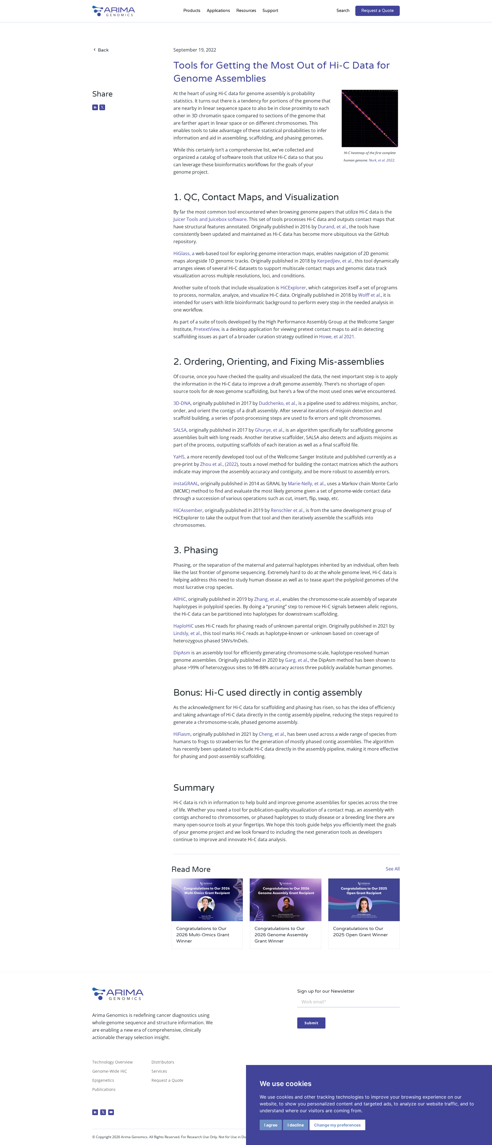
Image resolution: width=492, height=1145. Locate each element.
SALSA (179, 430)
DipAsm (181, 653)
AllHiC (179, 599)
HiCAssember (187, 510)
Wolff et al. (369, 295)
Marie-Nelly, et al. (306, 483)
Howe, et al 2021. (337, 336)
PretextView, (207, 329)
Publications (104, 1089)
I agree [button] (270, 1125)
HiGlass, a (183, 253)
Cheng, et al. (272, 734)
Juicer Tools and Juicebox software (210, 219)
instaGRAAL (185, 483)
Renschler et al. (287, 510)
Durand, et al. (332, 227)
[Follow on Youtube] (111, 1112)
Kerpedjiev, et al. (334, 261)
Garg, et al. (296, 660)
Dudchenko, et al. (277, 403)
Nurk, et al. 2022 (381, 160)
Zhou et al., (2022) (219, 464)
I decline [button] (296, 1125)
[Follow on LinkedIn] (95, 1112)
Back (103, 50)
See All (393, 869)
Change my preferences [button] (337, 1125)
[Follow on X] (103, 1112)
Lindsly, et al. (187, 633)
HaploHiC (183, 626)
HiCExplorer (293, 287)
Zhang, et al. (267, 599)
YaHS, (179, 457)
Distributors (162, 1062)
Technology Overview (112, 1062)
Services (159, 1071)
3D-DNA (181, 403)
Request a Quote (377, 10)
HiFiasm (181, 734)
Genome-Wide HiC (109, 1071)
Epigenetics (103, 1080)
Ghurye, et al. (269, 430)
